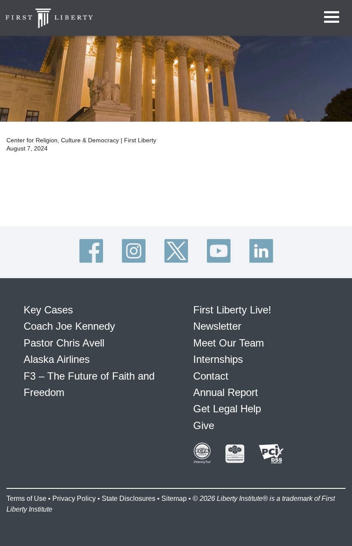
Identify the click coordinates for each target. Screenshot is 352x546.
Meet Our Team (228, 343)
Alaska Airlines (57, 359)
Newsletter (217, 326)
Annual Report (225, 392)
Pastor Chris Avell (64, 343)
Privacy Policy (74, 498)
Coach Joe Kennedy (69, 326)
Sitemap (174, 498)
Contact (210, 376)
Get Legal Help (227, 408)
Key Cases (48, 310)
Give (203, 425)
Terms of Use (26, 498)
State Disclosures (128, 498)
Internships (218, 359)
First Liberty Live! (232, 310)
